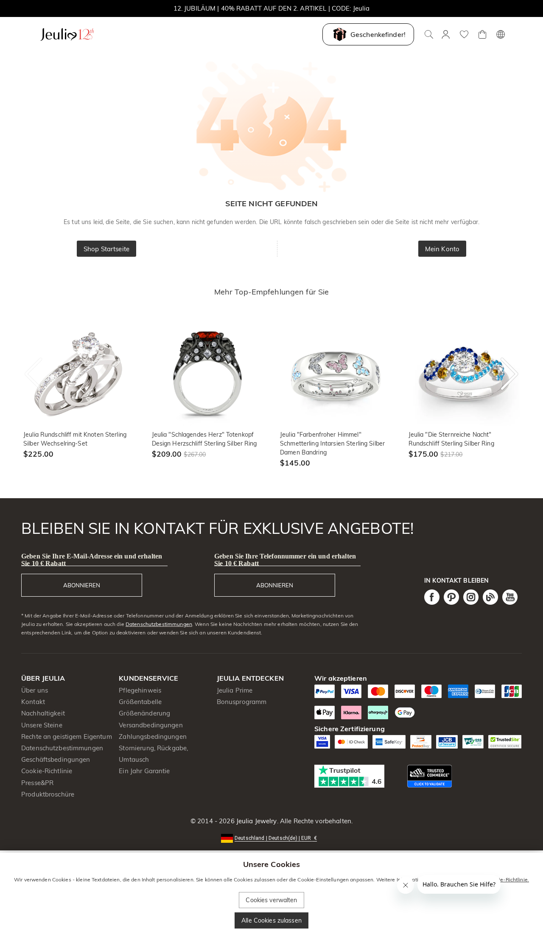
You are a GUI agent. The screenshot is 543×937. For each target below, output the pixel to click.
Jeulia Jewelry (256, 821)
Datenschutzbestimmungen (159, 624)
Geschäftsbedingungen (55, 759)
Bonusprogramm (242, 702)
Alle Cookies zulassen (271, 920)
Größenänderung (144, 713)
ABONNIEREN (81, 585)
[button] (271, 837)
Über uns (34, 690)
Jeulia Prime (235, 690)
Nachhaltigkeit (43, 713)
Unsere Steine (41, 725)
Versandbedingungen (150, 725)
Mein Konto (442, 249)
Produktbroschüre (47, 794)
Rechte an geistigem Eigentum (66, 736)
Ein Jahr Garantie (144, 771)
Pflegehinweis (140, 690)
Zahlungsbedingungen (153, 736)
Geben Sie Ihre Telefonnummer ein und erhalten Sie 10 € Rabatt (285, 560)
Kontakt (33, 702)
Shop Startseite (106, 249)
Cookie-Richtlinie (46, 771)
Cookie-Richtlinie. (508, 879)
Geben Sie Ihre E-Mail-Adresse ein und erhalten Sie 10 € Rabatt (91, 560)
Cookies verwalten (271, 900)
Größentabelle (140, 702)
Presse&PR (37, 783)
